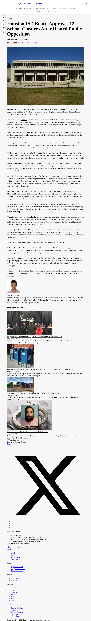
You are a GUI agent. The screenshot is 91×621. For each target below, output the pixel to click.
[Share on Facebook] (3, 17)
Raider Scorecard (17, 571)
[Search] (87, 3)
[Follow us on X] (47, 521)
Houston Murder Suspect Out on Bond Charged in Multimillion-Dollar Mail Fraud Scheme (40, 369)
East (12, 590)
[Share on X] (3, 21)
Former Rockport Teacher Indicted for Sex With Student (27, 432)
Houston (14, 592)
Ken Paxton (34, 258)
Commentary (15, 559)
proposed (24, 120)
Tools (71, 8)
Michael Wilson (17, 43)
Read (18, 8)
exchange (54, 204)
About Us (10, 547)
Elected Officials (17, 608)
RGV (12, 596)
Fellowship (15, 616)
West (12, 600)
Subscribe (51, 11)
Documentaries (59, 8)
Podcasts (44, 8)
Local (9, 18)
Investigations (16, 557)
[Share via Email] (3, 28)
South (13, 598)
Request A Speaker (17, 612)
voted (46, 109)
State (12, 555)
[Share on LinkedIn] (3, 24)
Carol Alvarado (48, 196)
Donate (37, 11)
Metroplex (14, 594)
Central (13, 588)
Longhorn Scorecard (18, 569)
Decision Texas (31, 8)
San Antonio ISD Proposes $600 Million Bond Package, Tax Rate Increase (34, 393)
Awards (13, 610)
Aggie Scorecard (17, 567)
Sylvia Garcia (29, 194)
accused (36, 163)
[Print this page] (3, 32)
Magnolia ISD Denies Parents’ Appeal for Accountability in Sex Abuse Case (34, 337)
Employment (15, 614)
